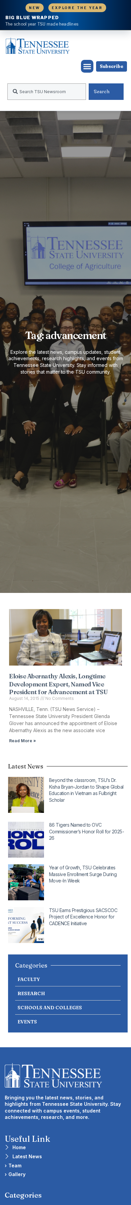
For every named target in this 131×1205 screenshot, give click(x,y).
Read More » (22, 740)
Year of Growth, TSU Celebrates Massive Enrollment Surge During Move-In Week (83, 874)
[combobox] (46, 91)
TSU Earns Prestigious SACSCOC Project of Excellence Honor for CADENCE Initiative (83, 916)
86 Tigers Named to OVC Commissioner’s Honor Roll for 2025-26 (86, 831)
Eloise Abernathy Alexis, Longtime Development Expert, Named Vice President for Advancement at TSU (58, 684)
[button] (87, 66)
